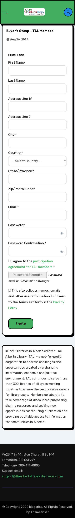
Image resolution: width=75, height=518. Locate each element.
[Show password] (61, 233)
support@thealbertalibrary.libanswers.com (33, 476)
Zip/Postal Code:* (22, 189)
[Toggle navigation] (4, 12)
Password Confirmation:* (27, 243)
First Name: (17, 62)
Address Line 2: (19, 117)
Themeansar (40, 512)
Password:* (17, 225)
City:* (12, 135)
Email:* (13, 207)
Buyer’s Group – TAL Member (29, 31)
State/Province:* (21, 171)
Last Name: (17, 80)
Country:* (15, 153)
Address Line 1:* (20, 99)
